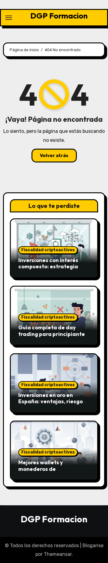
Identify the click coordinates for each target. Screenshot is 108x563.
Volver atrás (54, 155)
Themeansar (58, 554)
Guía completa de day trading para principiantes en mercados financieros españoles (53, 337)
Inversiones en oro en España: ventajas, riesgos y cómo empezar (53, 401)
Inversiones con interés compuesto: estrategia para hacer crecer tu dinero (54, 266)
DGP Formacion (59, 16)
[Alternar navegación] (9, 17)
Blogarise (93, 545)
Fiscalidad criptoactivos (48, 249)
